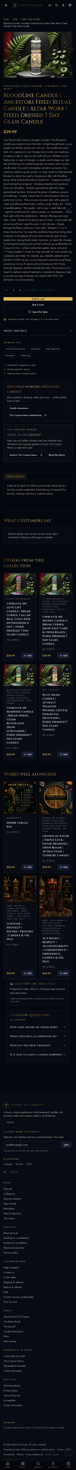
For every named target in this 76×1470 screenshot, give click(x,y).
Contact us (9, 1272)
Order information (13, 1405)
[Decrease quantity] (7, 290)
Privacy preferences (34, 1454)
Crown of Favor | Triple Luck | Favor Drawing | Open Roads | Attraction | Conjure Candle (55, 845)
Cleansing (25, 355)
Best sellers (9, 1208)
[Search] (56, 5)
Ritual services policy (14, 1248)
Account (53, 1467)
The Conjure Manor (14, 1361)
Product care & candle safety (18, 1297)
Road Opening (53, 348)
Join (66, 1144)
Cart (68, 1467)
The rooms (9, 1218)
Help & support (11, 1267)
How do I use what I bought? (30, 1045)
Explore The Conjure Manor (23, 455)
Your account (10, 1302)
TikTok (29, 1164)
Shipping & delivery (14, 1282)
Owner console (52, 1454)
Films (6, 1336)
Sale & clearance (12, 1213)
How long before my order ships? (34, 1027)
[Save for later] (31, 578)
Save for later (40, 312)
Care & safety (15, 476)
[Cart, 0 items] (70, 5)
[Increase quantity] (20, 290)
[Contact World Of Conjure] (68, 1452)
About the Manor (56, 455)
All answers (18, 1020)
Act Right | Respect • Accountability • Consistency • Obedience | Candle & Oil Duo (55, 949)
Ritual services (11, 1233)
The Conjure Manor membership (25, 415)
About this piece (15, 330)
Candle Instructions (19, 408)
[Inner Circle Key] (20, 798)
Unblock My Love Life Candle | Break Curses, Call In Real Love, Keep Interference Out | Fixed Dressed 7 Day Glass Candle (19, 619)
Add (29, 655)
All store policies (12, 1385)
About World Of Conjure (16, 1316)
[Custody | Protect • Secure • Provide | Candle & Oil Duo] (20, 889)
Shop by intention (12, 1198)
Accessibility (10, 1400)
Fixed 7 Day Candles (30, 19)
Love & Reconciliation (15, 348)
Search (38, 1467)
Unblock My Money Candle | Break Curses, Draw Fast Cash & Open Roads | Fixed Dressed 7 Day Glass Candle (55, 630)
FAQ (6, 1292)
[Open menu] (6, 5)
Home (6, 19)
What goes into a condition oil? (34, 1036)
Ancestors (10, 355)
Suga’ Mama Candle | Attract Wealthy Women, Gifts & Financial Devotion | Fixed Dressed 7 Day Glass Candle (55, 712)
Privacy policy (11, 1390)
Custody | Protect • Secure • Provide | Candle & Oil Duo (20, 931)
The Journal (9, 1326)
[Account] (63, 5)
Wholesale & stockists (14, 1366)
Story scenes (10, 1341)
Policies (20, 1454)
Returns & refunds (13, 1287)
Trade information (13, 1371)
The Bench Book (12, 1321)
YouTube (19, 1164)
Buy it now (38, 304)
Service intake (11, 1252)
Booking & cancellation (15, 1243)
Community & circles (14, 1356)
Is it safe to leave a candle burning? (36, 1054)
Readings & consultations (16, 1238)
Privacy (60, 1449)
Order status (10, 1277)
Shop (15, 19)
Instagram (8, 1164)
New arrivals (10, 1203)
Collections (9, 1194)
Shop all (8, 1189)
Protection (35, 348)
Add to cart (38, 299)
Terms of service (12, 1395)
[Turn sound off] (50, 5)
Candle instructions (13, 1331)
